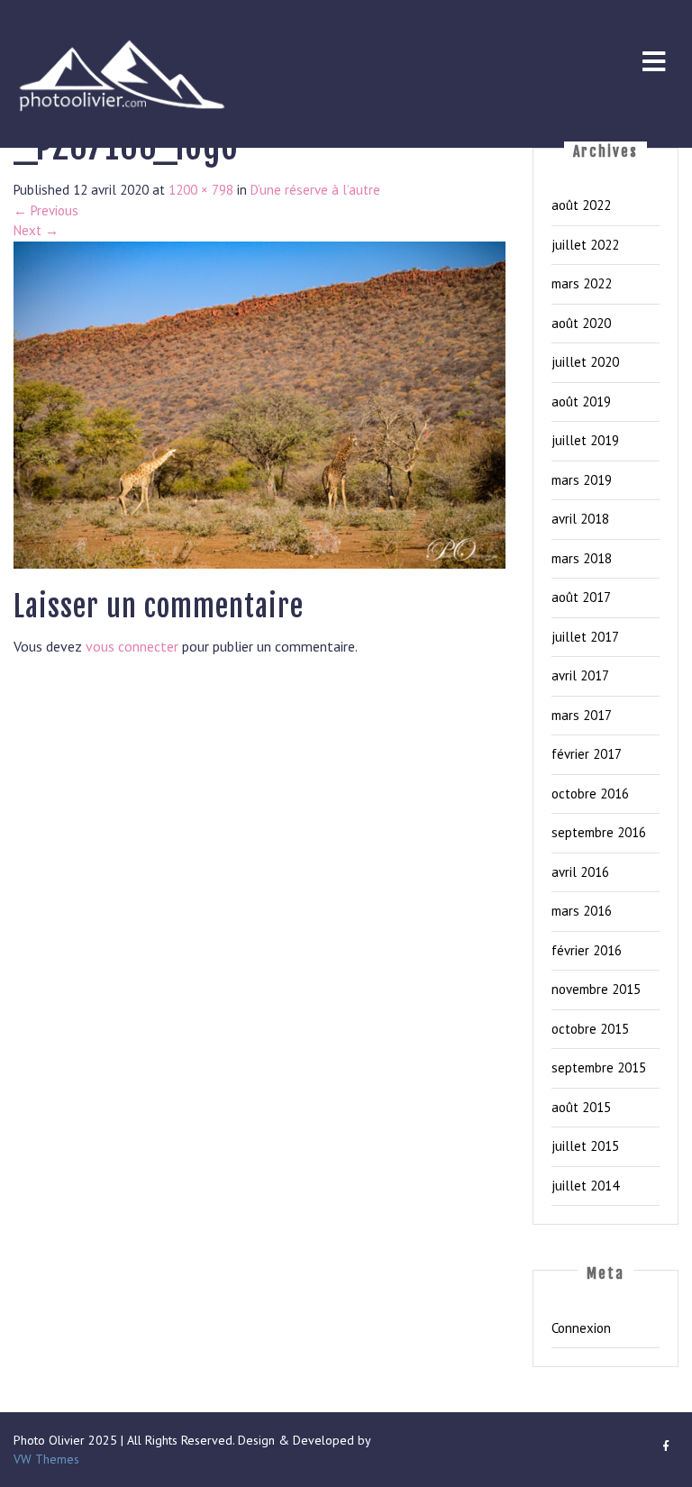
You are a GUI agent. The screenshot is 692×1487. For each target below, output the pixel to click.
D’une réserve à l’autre (315, 189)
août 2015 (581, 1107)
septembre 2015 (598, 1067)
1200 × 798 (200, 189)
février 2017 (586, 753)
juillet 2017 (585, 636)
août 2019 (581, 401)
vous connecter (132, 646)
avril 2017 (580, 675)
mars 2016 (581, 910)
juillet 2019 (585, 440)
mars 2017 (581, 715)
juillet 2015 (585, 1145)
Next (36, 230)
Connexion (581, 1327)
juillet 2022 (585, 244)
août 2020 (581, 323)
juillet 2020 (585, 361)
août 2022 (581, 205)
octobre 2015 (590, 1028)
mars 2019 (581, 479)
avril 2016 (580, 871)
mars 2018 (581, 558)
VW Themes (46, 1459)
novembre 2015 (596, 989)
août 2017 (581, 597)
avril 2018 (580, 518)
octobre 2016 (590, 793)
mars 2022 (581, 283)
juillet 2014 (585, 1185)
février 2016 (586, 950)
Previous (46, 210)
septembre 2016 (598, 832)
